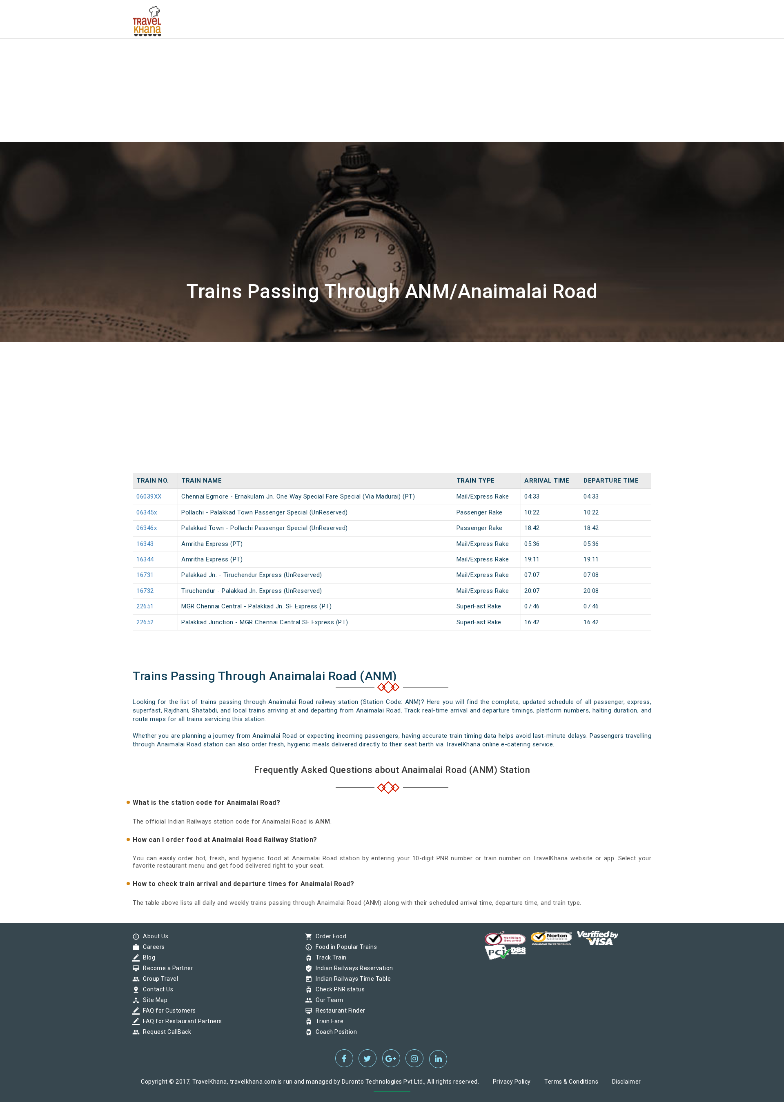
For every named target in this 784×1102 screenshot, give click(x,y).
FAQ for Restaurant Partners (180, 1021)
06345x (146, 512)
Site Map (153, 1000)
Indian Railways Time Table (351, 978)
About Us (153, 936)
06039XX (149, 496)
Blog (147, 957)
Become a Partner (166, 968)
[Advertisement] (245, 57)
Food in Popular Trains (344, 947)
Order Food (329, 936)
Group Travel (158, 978)
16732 (145, 590)
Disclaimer (626, 1081)
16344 (145, 559)
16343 (145, 544)
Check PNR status (338, 989)
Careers (152, 947)
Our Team (327, 1000)
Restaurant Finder (338, 1010)
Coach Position (334, 1032)
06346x (146, 528)
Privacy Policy (512, 1081)
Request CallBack (165, 1032)
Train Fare (327, 1021)
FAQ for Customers (167, 1010)
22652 (145, 622)
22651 (145, 606)
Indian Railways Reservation (352, 968)
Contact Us (156, 989)
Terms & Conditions (571, 1081)
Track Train (329, 957)
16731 (145, 575)
